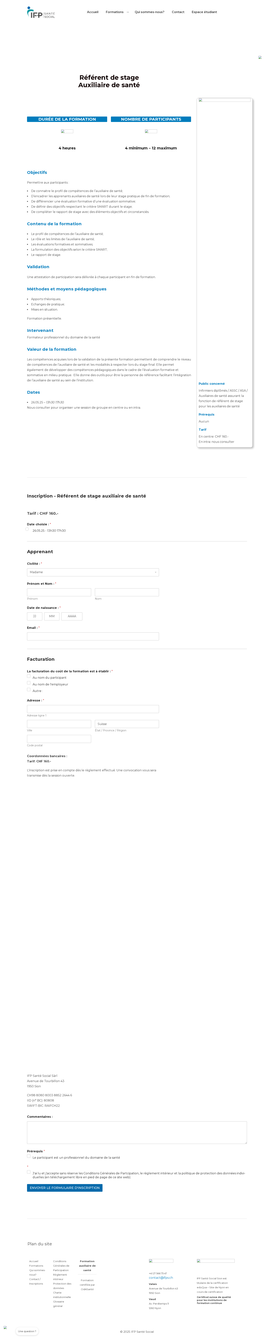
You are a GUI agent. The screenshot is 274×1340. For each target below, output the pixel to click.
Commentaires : (40, 1117)
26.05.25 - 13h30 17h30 (49, 530)
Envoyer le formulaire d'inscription (65, 1188)
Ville (29, 730)
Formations (36, 1265)
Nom (98, 598)
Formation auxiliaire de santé (87, 1266)
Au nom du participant (50, 677)
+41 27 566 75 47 (158, 1273)
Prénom (32, 598)
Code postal (34, 745)
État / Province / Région (110, 730)
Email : (33, 628)
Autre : (38, 691)
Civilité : (34, 564)
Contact (178, 12)
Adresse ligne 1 (36, 715)
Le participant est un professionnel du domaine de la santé (76, 1157)
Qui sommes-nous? (149, 12)
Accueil (92, 12)
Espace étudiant (204, 12)
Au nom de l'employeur (50, 684)
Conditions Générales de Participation (61, 1266)
